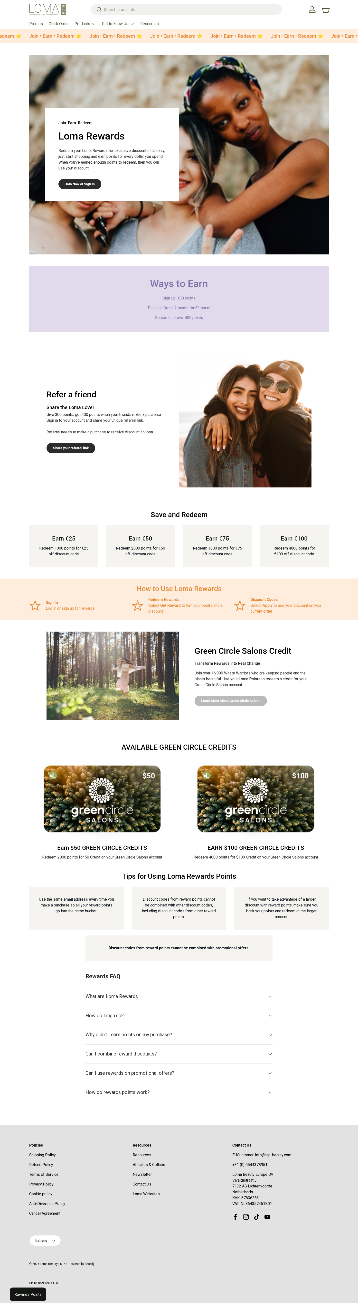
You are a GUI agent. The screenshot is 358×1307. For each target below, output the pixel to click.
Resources (149, 23)
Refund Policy (41, 1164)
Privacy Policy (41, 1184)
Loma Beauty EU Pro (53, 1264)
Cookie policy (40, 1194)
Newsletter (142, 1174)
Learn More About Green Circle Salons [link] (230, 701)
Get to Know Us (115, 23)
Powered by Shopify (81, 1264)
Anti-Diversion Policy (47, 1203)
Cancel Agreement (44, 1213)
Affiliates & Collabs (149, 1164)
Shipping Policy (42, 1155)
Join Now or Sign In (80, 184)
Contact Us (142, 1184)
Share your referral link (71, 448)
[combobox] (186, 9)
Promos (36, 23)
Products (82, 23)
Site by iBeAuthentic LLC (43, 1283)
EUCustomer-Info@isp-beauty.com (261, 1155)
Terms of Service (43, 1174)
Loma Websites (146, 1194)
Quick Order (59, 23)
